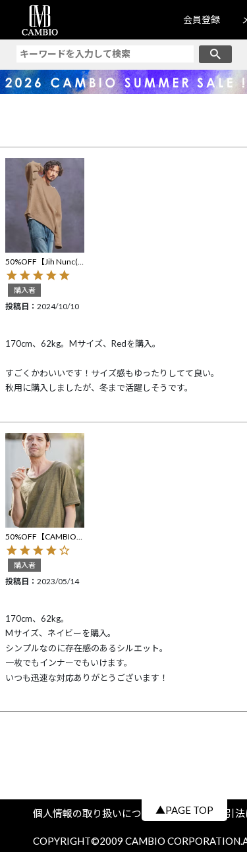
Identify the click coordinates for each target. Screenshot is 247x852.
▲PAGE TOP (184, 810)
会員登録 (201, 19)
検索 (215, 54)
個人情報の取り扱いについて (102, 813)
